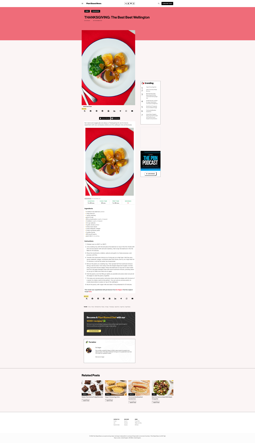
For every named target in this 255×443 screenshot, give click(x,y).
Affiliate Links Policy (138, 422)
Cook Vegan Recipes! (94, 330)
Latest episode (151, 173)
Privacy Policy (137, 421)
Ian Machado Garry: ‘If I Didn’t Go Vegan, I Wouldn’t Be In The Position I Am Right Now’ (152, 102)
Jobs (114, 422)
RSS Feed (136, 424)
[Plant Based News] (82, 4)
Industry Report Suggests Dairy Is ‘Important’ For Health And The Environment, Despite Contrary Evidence (152, 116)
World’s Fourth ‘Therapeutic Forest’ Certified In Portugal (151, 107)
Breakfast (132, 394)
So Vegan (88, 20)
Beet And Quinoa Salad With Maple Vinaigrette (162, 398)
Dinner (87, 11)
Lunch (154, 394)
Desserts (85, 394)
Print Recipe (116, 118)
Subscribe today (167, 3)
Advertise (126, 424)
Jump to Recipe (105, 118)
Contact (115, 421)
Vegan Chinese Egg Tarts (151, 87)
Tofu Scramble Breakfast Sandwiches (151, 111)
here (90, 291)
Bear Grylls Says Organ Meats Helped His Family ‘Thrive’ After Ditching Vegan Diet (152, 96)
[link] (129, 3)
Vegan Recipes (95, 11)
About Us (125, 421)
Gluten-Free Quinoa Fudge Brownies (151, 90)
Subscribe (126, 422)
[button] (85, 199)
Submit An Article (116, 424)
